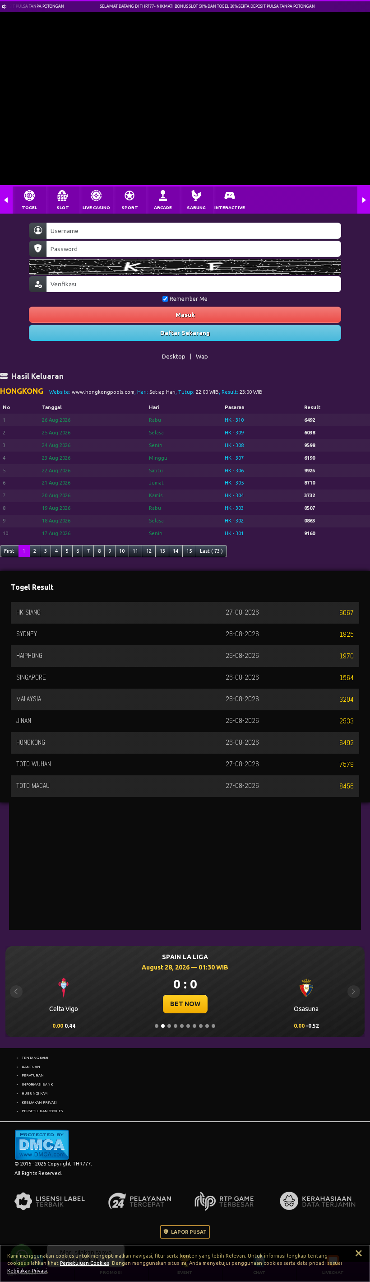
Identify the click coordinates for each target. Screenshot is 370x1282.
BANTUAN (31, 1066)
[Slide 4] (175, 1026)
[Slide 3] (169, 1026)
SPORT (129, 207)
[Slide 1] (156, 1026)
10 (122, 551)
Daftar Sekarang (185, 332)
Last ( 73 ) (211, 551)
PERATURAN (33, 1075)
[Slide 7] (194, 1026)
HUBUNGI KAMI (35, 1093)
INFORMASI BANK (37, 1084)
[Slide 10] (213, 1026)
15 (189, 551)
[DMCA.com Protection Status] (41, 1144)
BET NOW (185, 1003)
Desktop (173, 356)
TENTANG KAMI (35, 1057)
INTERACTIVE (229, 207)
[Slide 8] (201, 1026)
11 (135, 551)
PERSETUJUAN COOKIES (42, 1111)
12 (149, 551)
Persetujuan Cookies (84, 1263)
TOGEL (29, 207)
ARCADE (163, 207)
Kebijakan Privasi (27, 1270)
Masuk (185, 314)
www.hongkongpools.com (103, 392)
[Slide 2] (163, 1026)
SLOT (62, 207)
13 (162, 551)
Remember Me (189, 299)
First (9, 551)
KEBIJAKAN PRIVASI (39, 1102)
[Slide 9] (207, 1026)
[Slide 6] (188, 1026)
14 (175, 551)
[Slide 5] (182, 1026)
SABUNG (196, 207)
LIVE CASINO (96, 207)
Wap (202, 356)
